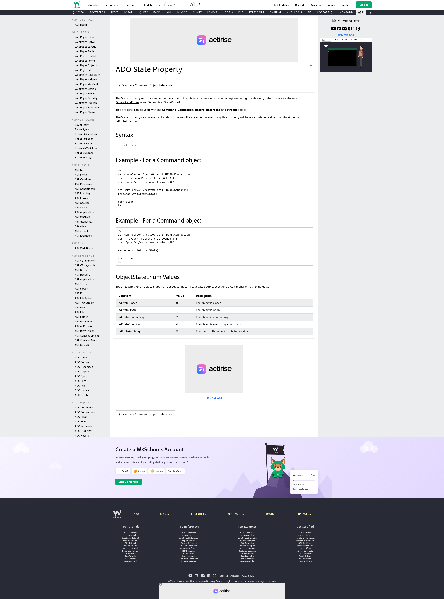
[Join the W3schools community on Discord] (344, 29)
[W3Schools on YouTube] (333, 29)
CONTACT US (304, 514)
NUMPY (197, 12)
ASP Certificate (84, 248)
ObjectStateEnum (127, 102)
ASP (360, 12)
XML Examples (247, 558)
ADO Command (84, 407)
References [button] (111, 5)
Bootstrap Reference (189, 548)
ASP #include (82, 217)
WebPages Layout (85, 46)
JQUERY (143, 12)
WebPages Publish (86, 102)
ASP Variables (83, 179)
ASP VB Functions (85, 260)
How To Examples (247, 540)
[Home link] (76, 4)
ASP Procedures (84, 184)
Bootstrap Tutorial (130, 551)
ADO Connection (85, 412)
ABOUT (234, 575)
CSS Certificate (305, 535)
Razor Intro (82, 124)
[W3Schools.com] (117, 516)
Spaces (331, 5)
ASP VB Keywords (85, 265)
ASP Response (83, 270)
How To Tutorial (130, 540)
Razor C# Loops (84, 138)
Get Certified (281, 5)
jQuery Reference (188, 561)
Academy (316, 5)
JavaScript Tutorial (130, 538)
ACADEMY (248, 575)
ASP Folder (81, 317)
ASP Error (80, 293)
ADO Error (81, 416)
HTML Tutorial (130, 532)
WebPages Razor (85, 42)
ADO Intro (81, 357)
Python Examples (247, 545)
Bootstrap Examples (247, 551)
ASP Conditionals (85, 188)
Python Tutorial (130, 545)
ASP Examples (83, 235)
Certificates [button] (151, 5)
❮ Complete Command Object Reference (145, 85)
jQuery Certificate (305, 551)
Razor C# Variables (86, 134)
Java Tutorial (130, 556)
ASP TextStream (84, 302)
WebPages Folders (86, 51)
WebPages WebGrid (86, 84)
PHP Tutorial (130, 553)
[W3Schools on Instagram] (355, 29)
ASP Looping (82, 193)
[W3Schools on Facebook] (350, 29)
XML (169, 12)
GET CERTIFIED (198, 514)
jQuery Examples (247, 561)
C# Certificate (305, 558)
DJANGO (182, 12)
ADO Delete (82, 395)
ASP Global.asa (84, 221)
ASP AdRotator (84, 326)
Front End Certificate (305, 540)
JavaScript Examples (247, 538)
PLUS (136, 514)
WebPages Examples (87, 107)
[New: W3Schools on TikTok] (359, 29)
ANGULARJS (294, 12)
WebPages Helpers (86, 79)
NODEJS (228, 12)
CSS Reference (188, 535)
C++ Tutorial (130, 558)
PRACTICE (270, 514)
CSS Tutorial (130, 535)
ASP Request (82, 274)
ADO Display (82, 371)
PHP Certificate (305, 548)
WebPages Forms (85, 60)
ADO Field (80, 421)
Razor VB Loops (84, 152)
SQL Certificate (305, 543)
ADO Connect (83, 362)
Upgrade (300, 5)
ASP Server (81, 288)
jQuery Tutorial (130, 561)
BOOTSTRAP (97, 12)
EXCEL (157, 12)
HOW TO (79, 12)
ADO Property (83, 431)
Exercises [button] (131, 5)
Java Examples (247, 556)
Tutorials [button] (91, 5)
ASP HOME (81, 24)
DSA (240, 12)
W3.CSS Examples (247, 548)
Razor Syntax (83, 129)
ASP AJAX (80, 226)
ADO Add (80, 385)
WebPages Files (84, 70)
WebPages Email (85, 93)
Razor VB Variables (86, 148)
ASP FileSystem (84, 298)
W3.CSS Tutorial (130, 548)
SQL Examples (247, 543)
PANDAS (212, 12)
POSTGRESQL (325, 12)
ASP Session (82, 207)
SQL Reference (188, 540)
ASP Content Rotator (87, 340)
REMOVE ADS (214, 398)
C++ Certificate (305, 556)
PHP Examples (247, 553)
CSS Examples (247, 535)
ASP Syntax (81, 174)
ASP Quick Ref (83, 345)
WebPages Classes (86, 112)
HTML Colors (188, 553)
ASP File (79, 312)
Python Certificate (305, 545)
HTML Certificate (305, 532)
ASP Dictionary (83, 321)
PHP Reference (188, 551)
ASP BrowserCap (85, 331)
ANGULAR (276, 12)
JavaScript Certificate (305, 538)
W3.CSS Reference (189, 545)
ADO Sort (80, 381)
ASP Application (84, 212)
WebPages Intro (84, 37)
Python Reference (189, 543)
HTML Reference (188, 532)
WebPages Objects (86, 65)
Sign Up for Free (128, 482)
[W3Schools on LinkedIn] (339, 29)
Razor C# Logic (83, 143)
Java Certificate (305, 553)
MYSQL (128, 12)
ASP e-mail (81, 231)
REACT (114, 12)
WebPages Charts (85, 88)
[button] (192, 5)
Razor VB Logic (84, 157)
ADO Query (81, 376)
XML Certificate (305, 561)
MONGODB (346, 12)
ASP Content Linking (87, 335)
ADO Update (82, 390)
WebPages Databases (87, 74)
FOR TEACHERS (235, 514)
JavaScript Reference (188, 538)
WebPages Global (85, 56)
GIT (310, 12)
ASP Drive (80, 307)
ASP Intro (80, 170)
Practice (345, 5)
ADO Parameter (84, 426)
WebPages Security (86, 98)
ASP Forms (81, 198)
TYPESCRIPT (256, 12)
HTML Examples (247, 532)
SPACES (164, 514)
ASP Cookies (82, 202)
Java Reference (188, 556)
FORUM (223, 575)
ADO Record (82, 435)
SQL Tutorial (130, 543)
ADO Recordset (84, 366)
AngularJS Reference (189, 558)
